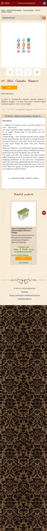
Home (3, 10)
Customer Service (8, 18)
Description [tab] (9, 116)
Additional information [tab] (22, 116)
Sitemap (24, 292)
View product (23, 262)
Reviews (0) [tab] (37, 116)
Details (13, 255)
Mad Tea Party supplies (14, 10)
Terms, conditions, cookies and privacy (24, 295)
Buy (9, 87)
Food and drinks (28, 10)
